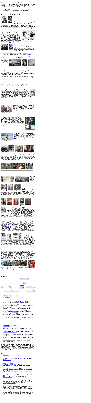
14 (32, 212)
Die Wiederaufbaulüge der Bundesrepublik (13, 365)
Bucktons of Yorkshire (6, 328)
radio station (21, 41)
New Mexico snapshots (6, 363)
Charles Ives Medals (5, 355)
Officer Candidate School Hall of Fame (8, 364)
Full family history (21, 2)
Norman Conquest (19, 319)
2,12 (5, 221)
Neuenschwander (25, 309)
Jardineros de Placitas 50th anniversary (8, 376)
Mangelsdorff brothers (29, 54)
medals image (29, 215)
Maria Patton (11, 305)
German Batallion (29, 314)
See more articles (22, 372)
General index (3, 2)
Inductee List (15, 364)
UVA (1, 84)
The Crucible (26, 334)
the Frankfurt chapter (28, 9)
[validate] (15, 397)
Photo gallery (3, 8)
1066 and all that (24, 319)
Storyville (33, 47)
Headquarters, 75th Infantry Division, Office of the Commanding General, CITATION (14, 358)
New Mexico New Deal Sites (7, 362)
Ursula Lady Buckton (15, 328)
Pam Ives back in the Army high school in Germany (10, 90)
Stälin (31, 194)
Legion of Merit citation (9, 226)
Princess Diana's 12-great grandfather (15, 327)
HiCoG (10, 42)
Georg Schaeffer (5, 313)
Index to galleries (15, 2)
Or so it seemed (23, 85)
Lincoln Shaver (21, 310)
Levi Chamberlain (13, 301)
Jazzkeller (16, 48)
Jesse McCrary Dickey (5, 337)
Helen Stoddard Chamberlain (22, 302)
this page (6, 349)
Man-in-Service (7, 216)
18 (10, 120)
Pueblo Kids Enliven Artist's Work (7, 377)
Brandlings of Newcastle (7, 326)
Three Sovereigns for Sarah (6, 335)
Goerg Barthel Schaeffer (15, 312)
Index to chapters (9, 2)
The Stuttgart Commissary (27, 371)
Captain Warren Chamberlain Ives (16, 207)
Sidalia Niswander (5, 307)
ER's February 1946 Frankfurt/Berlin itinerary (9, 383)
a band (18, 46)
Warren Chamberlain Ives (11, 317)
